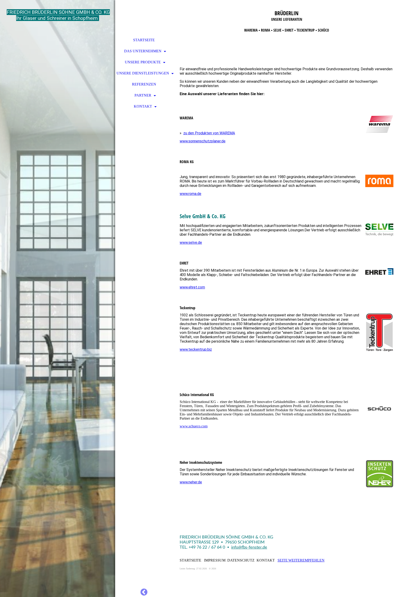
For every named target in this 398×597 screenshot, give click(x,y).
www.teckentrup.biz (196, 349)
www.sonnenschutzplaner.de (202, 141)
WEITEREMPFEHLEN (306, 560)
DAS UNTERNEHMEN (142, 51)
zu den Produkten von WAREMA (209, 133)
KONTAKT (143, 106)
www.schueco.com (194, 426)
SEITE (283, 560)
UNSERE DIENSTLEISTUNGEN (143, 73)
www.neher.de (191, 482)
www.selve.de (191, 242)
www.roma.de (190, 193)
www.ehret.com (192, 287)
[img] (57, 298)
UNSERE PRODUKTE (143, 62)
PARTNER (143, 95)
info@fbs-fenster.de (249, 547)
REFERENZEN (144, 84)
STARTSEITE (144, 40)
